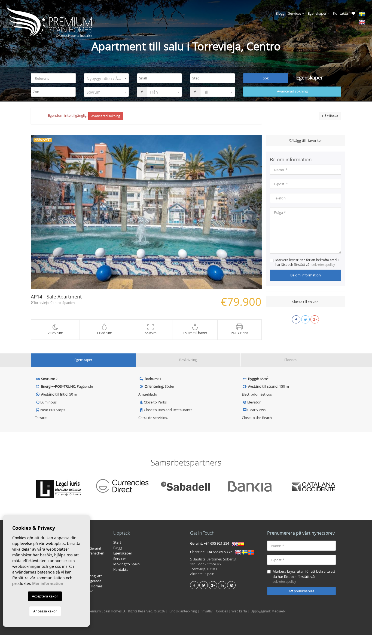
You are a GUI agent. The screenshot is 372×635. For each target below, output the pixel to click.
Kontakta (340, 13)
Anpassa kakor (45, 611)
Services (295, 13)
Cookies (222, 611)
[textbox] (161, 78)
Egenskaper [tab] (83, 359)
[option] (146, 212)
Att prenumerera (301, 591)
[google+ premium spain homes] (213, 585)
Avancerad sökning (292, 91)
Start (117, 542)
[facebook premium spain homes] (194, 585)
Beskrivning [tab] (188, 359)
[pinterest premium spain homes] (231, 585)
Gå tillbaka (330, 116)
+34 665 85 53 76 (219, 552)
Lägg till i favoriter (307, 140)
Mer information (47, 583)
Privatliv (206, 611)
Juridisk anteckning (183, 611)
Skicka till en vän (305, 301)
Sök (266, 78)
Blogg (280, 13)
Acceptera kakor (45, 596)
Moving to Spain (126, 564)
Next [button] (244, 212)
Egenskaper (317, 13)
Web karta (239, 611)
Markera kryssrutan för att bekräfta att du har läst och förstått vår (307, 262)
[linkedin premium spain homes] (222, 585)
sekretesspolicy (323, 264)
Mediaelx (278, 611)
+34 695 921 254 (216, 543)
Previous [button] (48, 212)
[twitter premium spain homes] (203, 585)
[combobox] (159, 78)
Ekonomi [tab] (290, 359)
